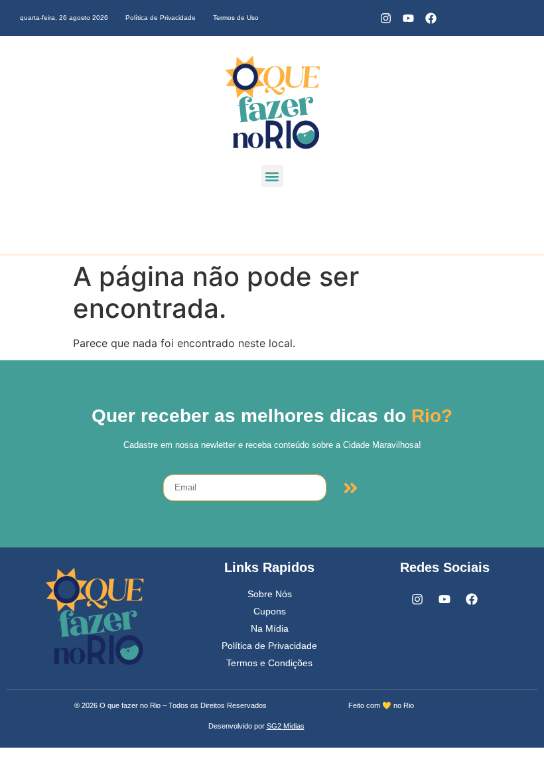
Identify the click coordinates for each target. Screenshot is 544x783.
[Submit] (350, 487)
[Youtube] (408, 18)
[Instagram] (385, 18)
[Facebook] (430, 18)
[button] (272, 176)
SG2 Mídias (286, 726)
